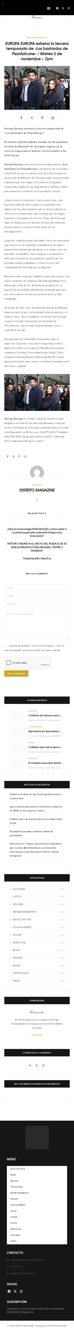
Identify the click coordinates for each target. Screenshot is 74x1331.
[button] (48, 8)
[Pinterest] (42, 117)
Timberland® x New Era (37, 558)
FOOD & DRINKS (22, 927)
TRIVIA (16, 980)
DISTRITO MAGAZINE (37, 490)
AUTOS (17, 896)
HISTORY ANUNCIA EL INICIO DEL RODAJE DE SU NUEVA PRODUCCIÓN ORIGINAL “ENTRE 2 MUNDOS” (37, 547)
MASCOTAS (19, 942)
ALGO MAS (19, 889)
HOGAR (17, 934)
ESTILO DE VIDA (22, 919)
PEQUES (17, 957)
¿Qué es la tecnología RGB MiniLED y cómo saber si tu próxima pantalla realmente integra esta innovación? (37, 532)
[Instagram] (68, 8)
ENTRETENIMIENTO (37, 38)
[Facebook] (57, 8)
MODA (16, 950)
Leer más (37, 1035)
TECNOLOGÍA (35, 727)
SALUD (31, 742)
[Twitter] (32, 117)
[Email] (52, 117)
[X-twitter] (63, 8)
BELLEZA (32, 711)
